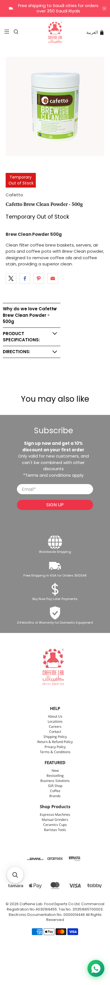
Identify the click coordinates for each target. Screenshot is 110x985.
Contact (55, 732)
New (55, 770)
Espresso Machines (55, 814)
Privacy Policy (55, 747)
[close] (104, 8)
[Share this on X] (11, 278)
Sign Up (55, 505)
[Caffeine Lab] (55, 32)
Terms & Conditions (55, 752)
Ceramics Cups (55, 825)
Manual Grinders (55, 820)
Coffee (55, 791)
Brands (55, 796)
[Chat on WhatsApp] (95, 968)
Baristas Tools (55, 830)
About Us (55, 716)
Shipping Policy (55, 737)
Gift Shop (55, 786)
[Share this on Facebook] (24, 278)
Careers (55, 726)
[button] (15, 875)
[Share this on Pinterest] (38, 278)
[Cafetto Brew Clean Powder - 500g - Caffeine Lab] (55, 106)
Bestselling (55, 776)
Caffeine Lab (31, 904)
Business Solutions (55, 781)
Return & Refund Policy (55, 742)
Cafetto (14, 195)
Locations (55, 721)
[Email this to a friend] (52, 278)
